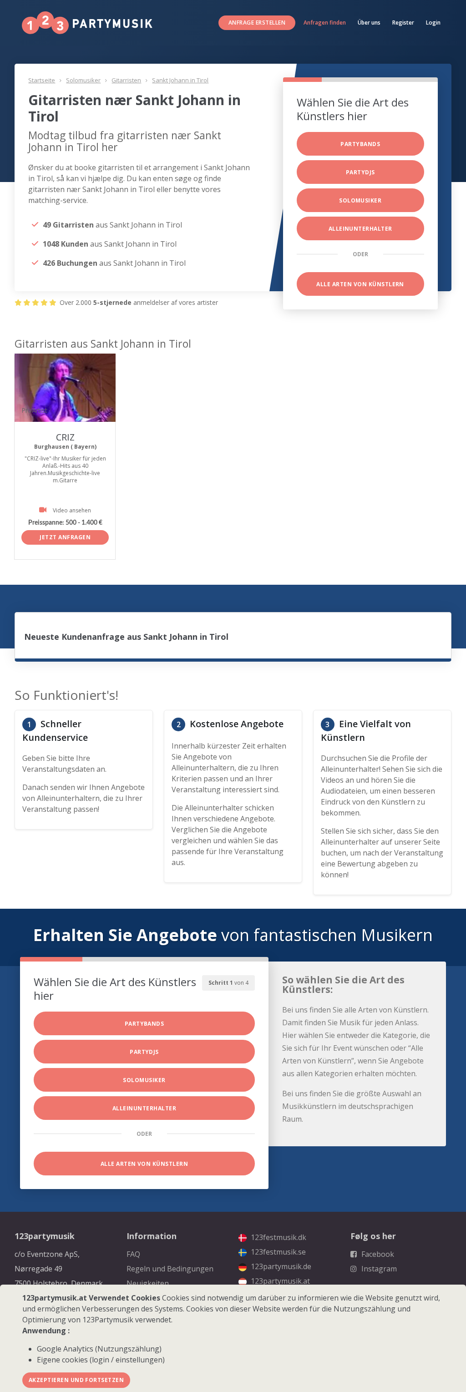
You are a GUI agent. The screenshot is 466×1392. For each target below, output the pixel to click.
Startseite (41, 80)
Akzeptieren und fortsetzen (76, 1380)
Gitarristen (126, 80)
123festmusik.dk (277, 1237)
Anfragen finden (325, 22)
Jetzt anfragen (65, 537)
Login (433, 22)
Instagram (378, 1269)
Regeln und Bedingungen (170, 1269)
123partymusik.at (279, 1281)
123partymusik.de (280, 1266)
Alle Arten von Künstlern (360, 284)
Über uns (369, 22)
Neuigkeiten (148, 1283)
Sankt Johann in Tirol (180, 80)
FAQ (133, 1254)
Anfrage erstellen (256, 22)
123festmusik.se (277, 1252)
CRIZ (65, 437)
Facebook (377, 1254)
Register (403, 22)
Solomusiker (83, 80)
